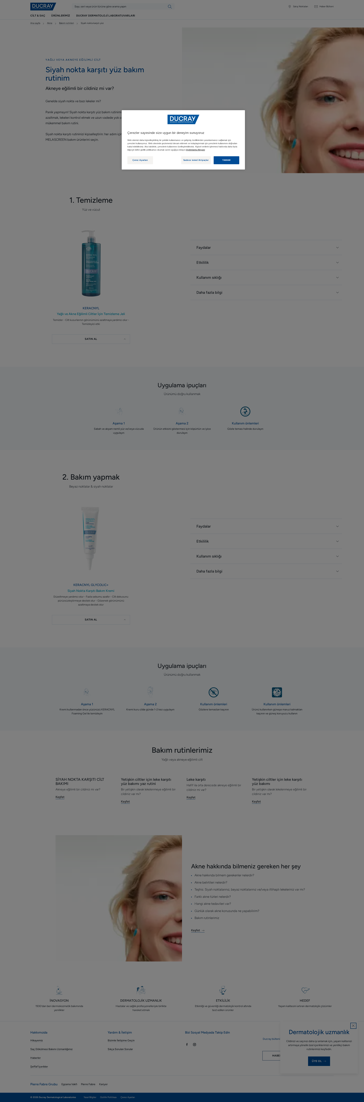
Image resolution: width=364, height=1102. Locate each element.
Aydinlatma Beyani (195, 150)
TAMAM (226, 160)
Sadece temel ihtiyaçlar (196, 160)
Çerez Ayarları (140, 160)
